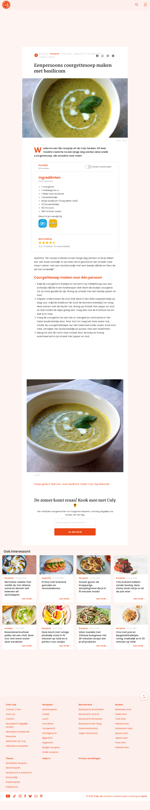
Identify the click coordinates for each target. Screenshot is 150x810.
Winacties (11, 736)
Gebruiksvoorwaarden (17, 745)
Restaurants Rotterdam (91, 718)
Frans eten (120, 742)
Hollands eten (122, 747)
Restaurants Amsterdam (91, 709)
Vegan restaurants (88, 733)
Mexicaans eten (123, 709)
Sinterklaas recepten (16, 763)
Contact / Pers (13, 709)
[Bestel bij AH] (43, 223)
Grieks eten (121, 714)
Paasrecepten (13, 782)
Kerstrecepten (49, 709)
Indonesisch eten (124, 728)
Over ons (10, 714)
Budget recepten (51, 747)
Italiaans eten (122, 723)
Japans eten (121, 737)
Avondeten (48, 723)
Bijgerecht (47, 737)
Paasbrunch (12, 786)
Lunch (45, 718)
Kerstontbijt (12, 777)
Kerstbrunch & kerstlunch (19, 772)
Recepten (54, 53)
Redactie (43, 53)
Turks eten (120, 718)
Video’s (46, 758)
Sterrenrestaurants (88, 728)
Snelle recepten (50, 752)
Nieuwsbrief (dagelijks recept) (17, 725)
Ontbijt (45, 714)
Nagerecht (47, 742)
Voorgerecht (48, 728)
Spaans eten (121, 733)
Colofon (10, 718)
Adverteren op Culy (16, 741)
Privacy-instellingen (89, 758)
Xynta (144, 796)
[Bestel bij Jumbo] (53, 223)
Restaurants (85, 704)
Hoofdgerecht (49, 733)
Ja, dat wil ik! (75, 531)
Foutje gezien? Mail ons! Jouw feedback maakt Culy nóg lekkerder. (72, 484)
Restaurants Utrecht (89, 714)
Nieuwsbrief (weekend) (17, 731)
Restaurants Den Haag (90, 723)
